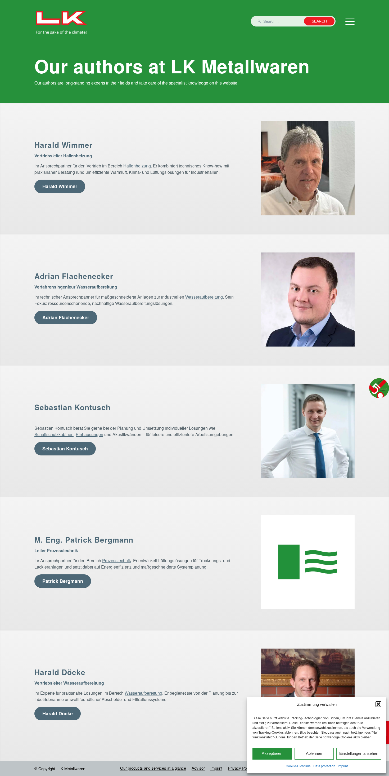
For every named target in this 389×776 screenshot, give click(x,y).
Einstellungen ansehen (358, 753)
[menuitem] (153, 768)
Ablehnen (314, 753)
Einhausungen (89, 434)
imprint (343, 766)
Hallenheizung (137, 166)
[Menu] (348, 21)
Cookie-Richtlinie (298, 766)
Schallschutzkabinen (54, 434)
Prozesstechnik (116, 560)
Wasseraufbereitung (204, 297)
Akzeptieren (272, 753)
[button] (378, 704)
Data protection (324, 766)
